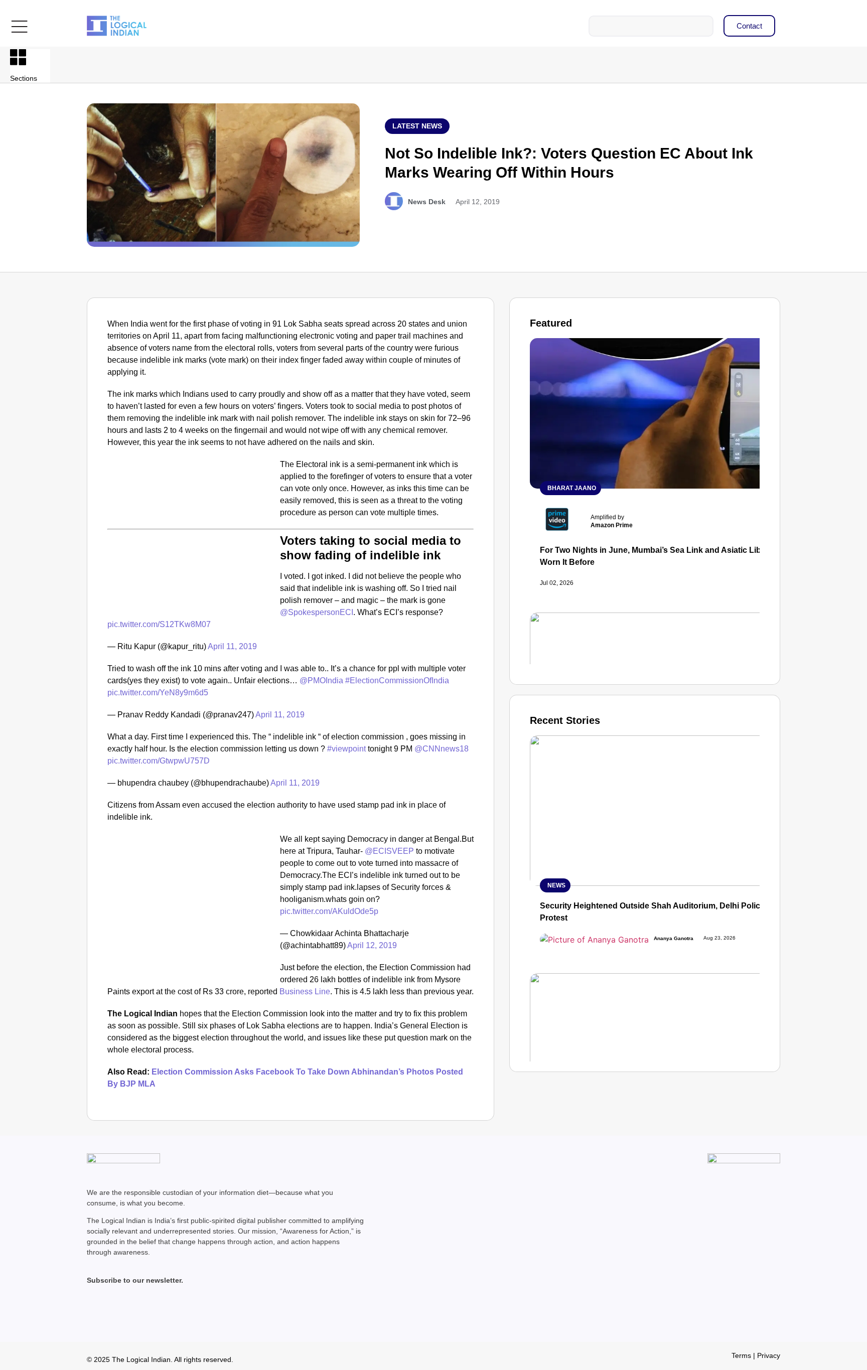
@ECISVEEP (389, 851)
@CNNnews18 (441, 748)
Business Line (304, 991)
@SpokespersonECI (316, 612)
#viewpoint (346, 748)
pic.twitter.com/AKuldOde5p (329, 911)
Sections (23, 78)
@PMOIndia (321, 680)
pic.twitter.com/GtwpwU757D (158, 760)
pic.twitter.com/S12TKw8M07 (159, 624)
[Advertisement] (191, 533)
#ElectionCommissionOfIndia (397, 680)
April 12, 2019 (372, 945)
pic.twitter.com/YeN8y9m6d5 (157, 692)
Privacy (768, 1355)
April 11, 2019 (232, 646)
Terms (741, 1355)
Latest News (417, 126)
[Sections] (18, 57)
